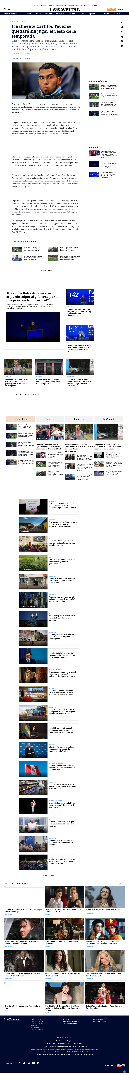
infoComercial (35, 1027)
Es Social (117, 13)
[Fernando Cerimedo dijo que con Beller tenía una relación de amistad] (49, 825)
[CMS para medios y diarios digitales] (109, 1065)
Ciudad (28, 13)
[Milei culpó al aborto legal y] (49, 656)
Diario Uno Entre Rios (37, 1023)
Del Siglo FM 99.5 (98, 1019)
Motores (43, 5)
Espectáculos (93, 13)
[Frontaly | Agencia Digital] (119, 1065)
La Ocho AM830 (67, 1019)
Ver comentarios (46, 270)
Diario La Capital (36, 1019)
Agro (82, 13)
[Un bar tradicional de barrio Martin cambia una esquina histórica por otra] (103, 104)
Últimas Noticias (10, 13)
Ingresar (121, 9)
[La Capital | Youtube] (33, 1063)
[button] (5, 9)
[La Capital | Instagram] (29, 1063)
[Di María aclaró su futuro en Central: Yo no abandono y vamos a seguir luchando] (28, 249)
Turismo (94, 5)
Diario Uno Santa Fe (37, 1021)
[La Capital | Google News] (38, 1063)
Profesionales (61, 5)
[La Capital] (64, 9)
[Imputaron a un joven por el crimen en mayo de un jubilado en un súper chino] (49, 600)
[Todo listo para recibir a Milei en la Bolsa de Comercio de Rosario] (49, 619)
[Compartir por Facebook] (122, 22)
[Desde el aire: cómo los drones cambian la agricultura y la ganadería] (49, 563)
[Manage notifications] (124, 1071)
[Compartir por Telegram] (122, 37)
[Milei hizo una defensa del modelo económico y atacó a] (49, 731)
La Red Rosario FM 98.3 (69, 1021)
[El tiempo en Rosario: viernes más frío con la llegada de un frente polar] (49, 638)
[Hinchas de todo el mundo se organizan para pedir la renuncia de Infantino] (49, 750)
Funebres (71, 5)
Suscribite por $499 (111, 9)
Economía (60, 13)
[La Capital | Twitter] (24, 1063)
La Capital (15, 21)
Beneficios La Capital (83, 5)
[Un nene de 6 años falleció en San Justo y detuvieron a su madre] (49, 843)
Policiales (72, 13)
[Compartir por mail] (122, 46)
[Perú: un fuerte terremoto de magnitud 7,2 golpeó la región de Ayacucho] (49, 769)
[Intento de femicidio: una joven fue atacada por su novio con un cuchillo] (49, 581)
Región (38, 13)
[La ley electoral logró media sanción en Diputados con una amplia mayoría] (49, 544)
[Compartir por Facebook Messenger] (122, 41)
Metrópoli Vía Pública (37, 1030)
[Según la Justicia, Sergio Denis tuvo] (49, 806)
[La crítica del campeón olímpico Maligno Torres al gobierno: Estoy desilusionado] (28, 258)
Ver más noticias (48, 875)
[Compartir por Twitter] (122, 27)
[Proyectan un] (49, 525)
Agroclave (34, 1025)
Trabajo (51, 5)
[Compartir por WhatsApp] (122, 32)
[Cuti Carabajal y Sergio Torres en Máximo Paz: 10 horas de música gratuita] (49, 862)
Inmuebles (35, 5)
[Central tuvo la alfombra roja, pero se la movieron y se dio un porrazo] (103, 96)
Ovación (48, 13)
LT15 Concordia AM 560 (69, 1023)
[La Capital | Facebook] (19, 1063)
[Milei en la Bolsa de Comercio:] (33, 322)
